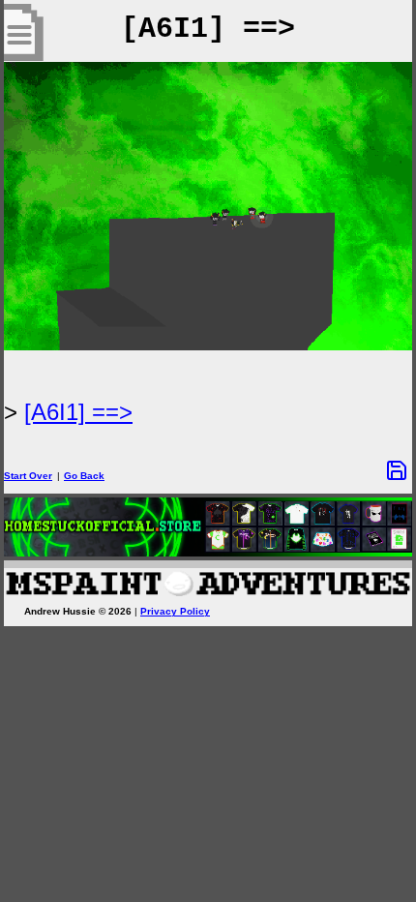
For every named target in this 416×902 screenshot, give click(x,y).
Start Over (28, 475)
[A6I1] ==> (78, 412)
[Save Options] (396, 470)
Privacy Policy (175, 611)
